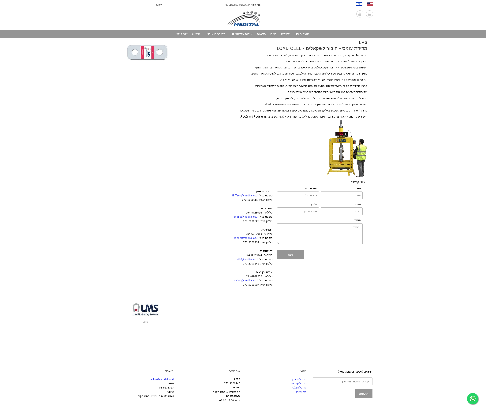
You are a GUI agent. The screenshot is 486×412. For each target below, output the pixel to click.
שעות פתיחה (233, 396)
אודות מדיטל (243, 34)
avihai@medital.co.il (246, 280)
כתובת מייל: (310, 188)
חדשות (261, 34)
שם (359, 188)
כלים (273, 34)
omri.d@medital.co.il (246, 216)
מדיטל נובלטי (299, 387)
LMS (363, 42)
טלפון (314, 204)
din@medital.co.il (247, 259)
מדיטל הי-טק (299, 379)
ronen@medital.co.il (246, 238)
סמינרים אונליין (215, 34)
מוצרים (304, 34)
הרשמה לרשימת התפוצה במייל (355, 371)
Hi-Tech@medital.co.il (245, 195)
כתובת (170, 391)
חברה (357, 204)
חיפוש (196, 34)
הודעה (357, 220)
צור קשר (182, 34)
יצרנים (285, 34)
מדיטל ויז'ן (301, 392)
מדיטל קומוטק (298, 383)
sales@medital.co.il (162, 379)
